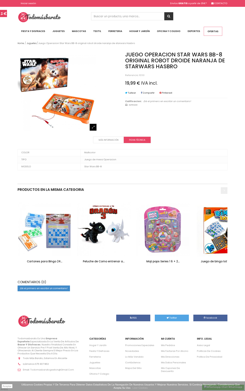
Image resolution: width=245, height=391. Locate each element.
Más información (109, 139)
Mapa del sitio (133, 368)
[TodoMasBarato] (40, 17)
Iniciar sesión (28, 3)
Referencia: (131, 75)
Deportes (194, 31)
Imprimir (133, 105)
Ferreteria (115, 31)
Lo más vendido (134, 356)
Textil (97, 31)
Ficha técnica (137, 139)
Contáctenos (132, 362)
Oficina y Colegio (168, 31)
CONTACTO (220, 3)
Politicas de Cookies (209, 351)
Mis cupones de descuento (170, 369)
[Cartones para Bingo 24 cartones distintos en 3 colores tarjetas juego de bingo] (44, 229)
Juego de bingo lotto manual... (222, 261)
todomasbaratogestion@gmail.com (52, 369)
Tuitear (131, 93)
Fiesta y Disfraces (33, 31)
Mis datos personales (173, 362)
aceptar (7, 386)
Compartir (148, 93)
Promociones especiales (139, 345)
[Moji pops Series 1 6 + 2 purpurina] (163, 229)
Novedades (132, 351)
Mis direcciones (170, 356)
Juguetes (58, 31)
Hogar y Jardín (139, 31)
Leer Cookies (140, 387)
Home (21, 43)
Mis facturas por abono (174, 351)
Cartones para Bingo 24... (44, 261)
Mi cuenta (168, 339)
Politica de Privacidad (209, 356)
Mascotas (79, 31)
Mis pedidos (168, 345)
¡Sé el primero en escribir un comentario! (167, 101)
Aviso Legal (203, 345)
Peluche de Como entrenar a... (103, 261)
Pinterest (166, 93)
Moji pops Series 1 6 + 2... (163, 261)
